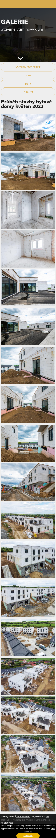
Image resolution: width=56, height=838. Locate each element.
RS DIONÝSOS (7, 823)
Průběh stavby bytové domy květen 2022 (26, 104)
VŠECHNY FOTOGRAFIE (28, 67)
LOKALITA (28, 92)
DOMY (28, 75)
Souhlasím (28, 835)
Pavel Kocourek (23, 816)
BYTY (28, 83)
